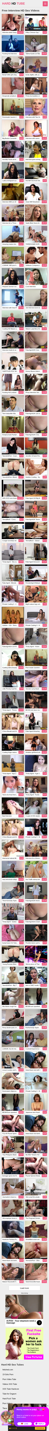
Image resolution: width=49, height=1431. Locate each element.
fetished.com (8, 1370)
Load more (24, 1288)
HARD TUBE (13, 3)
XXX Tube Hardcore (11, 1389)
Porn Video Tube (9, 1379)
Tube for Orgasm (9, 1394)
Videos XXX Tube (10, 1384)
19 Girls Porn (8, 1374)
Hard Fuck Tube (9, 1398)
